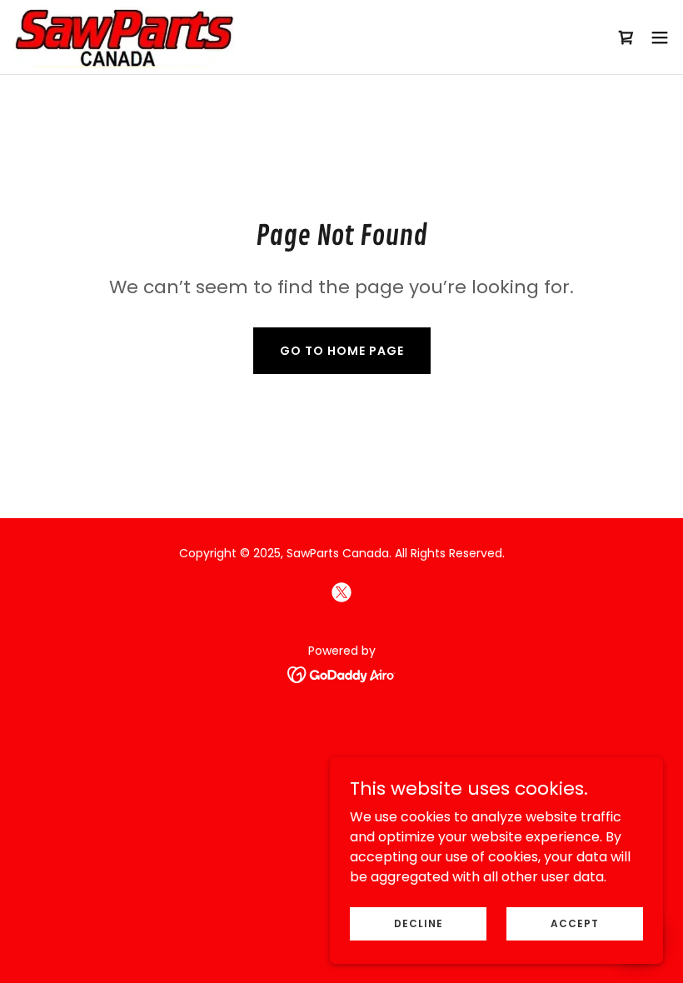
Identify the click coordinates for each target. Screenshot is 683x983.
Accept (575, 923)
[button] (659, 37)
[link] (123, 37)
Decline (418, 923)
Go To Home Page (342, 350)
